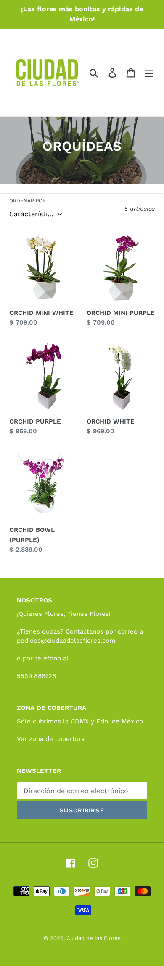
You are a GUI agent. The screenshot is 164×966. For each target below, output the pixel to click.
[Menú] (149, 72)
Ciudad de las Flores (93, 938)
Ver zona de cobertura (51, 739)
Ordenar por (27, 201)
